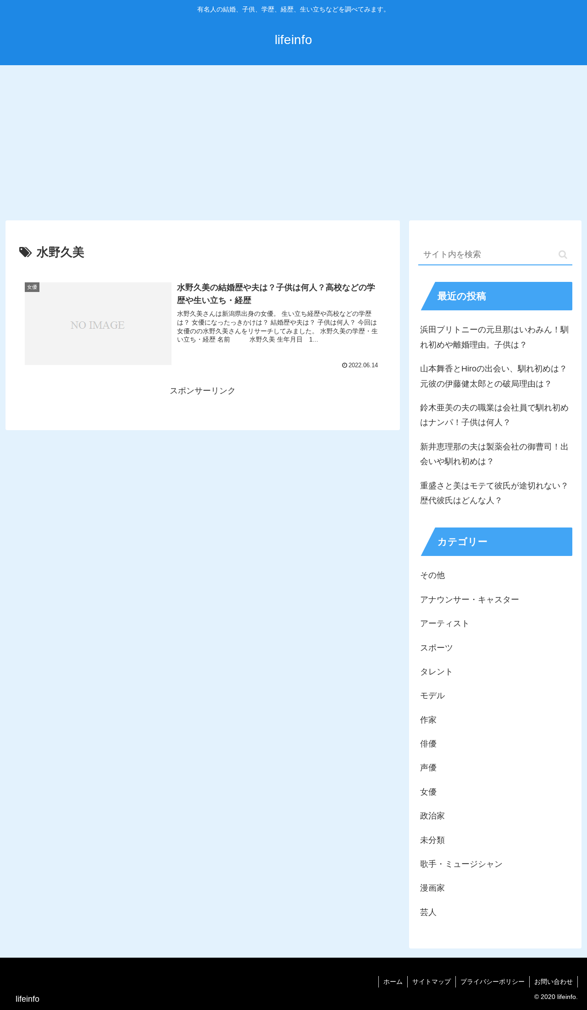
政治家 (432, 815)
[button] (563, 254)
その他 (432, 575)
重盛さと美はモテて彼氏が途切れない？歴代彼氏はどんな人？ (494, 493)
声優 (428, 767)
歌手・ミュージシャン (461, 864)
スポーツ (436, 647)
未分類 (432, 840)
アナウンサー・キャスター (469, 599)
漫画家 (432, 887)
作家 (428, 719)
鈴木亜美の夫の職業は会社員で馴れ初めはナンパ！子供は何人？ (494, 415)
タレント (436, 671)
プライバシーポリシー (492, 981)
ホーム (393, 981)
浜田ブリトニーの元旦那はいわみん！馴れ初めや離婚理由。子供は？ (494, 337)
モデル (432, 695)
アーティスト (445, 623)
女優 (428, 792)
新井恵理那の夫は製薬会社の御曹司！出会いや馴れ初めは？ (494, 454)
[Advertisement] (293, 140)
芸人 (428, 912)
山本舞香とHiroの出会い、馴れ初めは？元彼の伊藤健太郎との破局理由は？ (493, 376)
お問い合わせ (553, 981)
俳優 (428, 743)
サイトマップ (431, 981)
